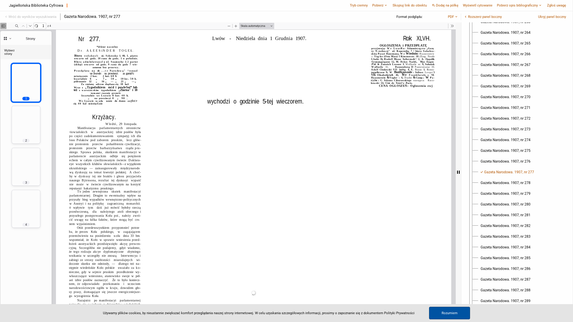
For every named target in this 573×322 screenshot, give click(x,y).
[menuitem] (505, 32)
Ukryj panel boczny (552, 17)
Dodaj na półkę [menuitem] (447, 5)
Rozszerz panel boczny (485, 17)
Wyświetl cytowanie (477, 5)
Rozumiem (450, 313)
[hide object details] (458, 172)
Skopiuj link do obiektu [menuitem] (410, 5)
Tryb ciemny (359, 5)
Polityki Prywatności (399, 313)
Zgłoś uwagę (556, 5)
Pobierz (377, 5)
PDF (451, 17)
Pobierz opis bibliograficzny (517, 5)
